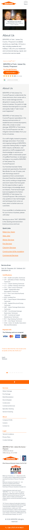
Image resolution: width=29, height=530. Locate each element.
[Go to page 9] (22, 373)
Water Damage (7, 391)
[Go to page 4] (13, 373)
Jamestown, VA (6, 270)
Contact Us (6, 426)
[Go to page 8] (20, 373)
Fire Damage (6, 394)
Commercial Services (10, 255)
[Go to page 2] (9, 373)
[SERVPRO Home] (8, 3)
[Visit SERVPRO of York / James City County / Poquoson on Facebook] (14, 382)
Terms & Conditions (8, 434)
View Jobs (6, 236)
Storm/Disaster (7, 400)
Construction (6, 403)
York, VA (3, 268)
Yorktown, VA (21, 268)
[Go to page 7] (18, 373)
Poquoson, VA (11, 268)
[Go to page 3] (11, 373)
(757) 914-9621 (11, 72)
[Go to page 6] (16, 373)
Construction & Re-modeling (13, 251)
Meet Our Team (9, 232)
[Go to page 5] (14, 373)
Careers (5, 423)
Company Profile (7, 420)
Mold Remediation (8, 397)
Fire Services (7, 244)
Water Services (8, 240)
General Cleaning (8, 411)
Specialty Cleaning (8, 409)
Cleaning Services (9, 247)
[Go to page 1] (7, 373)
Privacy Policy (6, 437)
